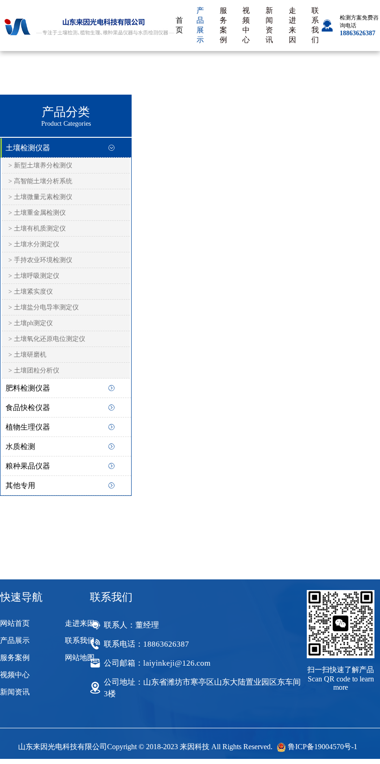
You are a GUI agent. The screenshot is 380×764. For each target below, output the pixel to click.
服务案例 (223, 25)
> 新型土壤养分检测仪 (40, 165)
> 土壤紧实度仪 (30, 291)
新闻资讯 (269, 25)
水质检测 (20, 446)
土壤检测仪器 (28, 148)
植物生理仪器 (28, 427)
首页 (179, 25)
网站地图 (80, 657)
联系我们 (315, 25)
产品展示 (200, 25)
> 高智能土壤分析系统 (40, 181)
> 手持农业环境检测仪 (40, 260)
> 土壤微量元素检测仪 (40, 196)
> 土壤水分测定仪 (33, 244)
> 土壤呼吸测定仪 (33, 275)
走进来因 (292, 25)
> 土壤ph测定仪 (30, 323)
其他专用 (20, 485)
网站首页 (15, 623)
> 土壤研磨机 (27, 354)
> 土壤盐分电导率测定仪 (43, 307)
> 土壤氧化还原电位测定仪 (46, 338)
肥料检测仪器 (28, 388)
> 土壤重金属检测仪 (37, 212)
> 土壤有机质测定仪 (37, 228)
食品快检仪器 (28, 407)
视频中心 (246, 25)
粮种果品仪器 (28, 466)
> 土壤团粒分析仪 (33, 370)
